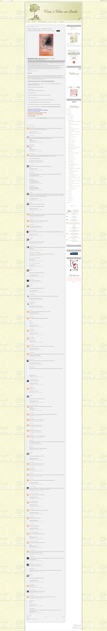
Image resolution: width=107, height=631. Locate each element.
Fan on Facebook (34, 97)
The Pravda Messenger (71, 188)
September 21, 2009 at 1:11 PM (35, 598)
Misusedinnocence (32, 379)
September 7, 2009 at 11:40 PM (35, 170)
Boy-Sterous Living (71, 144)
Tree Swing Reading (74, 236)
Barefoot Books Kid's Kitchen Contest (74, 147)
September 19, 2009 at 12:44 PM (36, 402)
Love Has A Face (70, 157)
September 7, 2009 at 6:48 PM (35, 142)
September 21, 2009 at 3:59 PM (35, 606)
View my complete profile (74, 29)
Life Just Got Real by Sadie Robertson (74, 234)
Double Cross (70, 151)
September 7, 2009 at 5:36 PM (35, 133)
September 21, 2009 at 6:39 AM (35, 498)
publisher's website (50, 58)
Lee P (30, 192)
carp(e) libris (74, 239)
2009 (68, 114)
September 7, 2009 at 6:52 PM (35, 162)
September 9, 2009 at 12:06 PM (35, 243)
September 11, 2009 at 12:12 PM (36, 292)
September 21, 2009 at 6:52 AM (35, 547)
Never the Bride (70, 173)
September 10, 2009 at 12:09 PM (36, 276)
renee (30, 310)
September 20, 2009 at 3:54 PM (35, 465)
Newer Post (28, 616)
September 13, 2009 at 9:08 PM (35, 342)
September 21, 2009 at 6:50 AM (35, 538)
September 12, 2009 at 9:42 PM (35, 334)
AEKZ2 (30, 473)
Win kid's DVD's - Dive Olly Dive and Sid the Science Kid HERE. (38, 110)
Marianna (30, 462)
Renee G (30, 478)
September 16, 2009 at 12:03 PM (36, 364)
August (70, 190)
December (70, 115)
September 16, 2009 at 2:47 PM (35, 376)
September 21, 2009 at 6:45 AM (35, 521)
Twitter (33, 95)
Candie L (30, 508)
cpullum (30, 164)
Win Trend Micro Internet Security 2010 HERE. (35, 113)
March (70, 197)
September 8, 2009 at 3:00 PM (35, 210)
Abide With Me (70, 161)
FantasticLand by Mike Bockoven (73, 220)
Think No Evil (70, 122)
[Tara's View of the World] (73, 95)
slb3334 (30, 279)
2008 (68, 202)
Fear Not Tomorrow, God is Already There (74, 121)
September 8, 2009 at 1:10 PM (35, 189)
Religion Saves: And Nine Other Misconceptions (73, 165)
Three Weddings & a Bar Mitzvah (73, 124)
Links (50, 21)
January (70, 200)
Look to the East (70, 160)
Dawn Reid (31, 595)
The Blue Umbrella (71, 139)
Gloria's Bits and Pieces (32, 493)
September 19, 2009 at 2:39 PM (35, 432)
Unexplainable (70, 149)
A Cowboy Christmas (71, 130)
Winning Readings (32, 230)
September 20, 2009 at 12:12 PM (36, 459)
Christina (30, 352)
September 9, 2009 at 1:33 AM (35, 235)
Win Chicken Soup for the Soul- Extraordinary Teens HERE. (37, 112)
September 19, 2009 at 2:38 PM (35, 421)
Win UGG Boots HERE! (31, 115)
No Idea (69, 138)
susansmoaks (31, 549)
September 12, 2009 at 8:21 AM (35, 314)
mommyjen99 (31, 486)
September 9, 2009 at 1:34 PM (35, 249)
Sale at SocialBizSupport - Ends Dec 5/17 (73, 231)
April (69, 196)
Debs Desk (30, 135)
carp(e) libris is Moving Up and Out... (74, 240)
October (70, 118)
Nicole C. (30, 344)
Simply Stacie (31, 245)
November (70, 117)
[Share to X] (44, 118)
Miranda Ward (31, 589)
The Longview (70, 127)
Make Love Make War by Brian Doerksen (74, 180)
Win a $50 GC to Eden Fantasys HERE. (34, 111)
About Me (34, 21)
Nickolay (30, 359)
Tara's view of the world (74, 230)
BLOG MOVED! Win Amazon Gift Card (74, 237)
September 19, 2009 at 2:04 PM (35, 410)
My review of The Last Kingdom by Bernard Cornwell (74, 224)
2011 (68, 111)
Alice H (30, 212)
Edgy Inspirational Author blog (74, 222)
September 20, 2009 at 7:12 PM (35, 484)
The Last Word (70, 135)
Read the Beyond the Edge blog (32, 70)
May (69, 194)
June (69, 193)
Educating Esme (70, 154)
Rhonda (30, 387)
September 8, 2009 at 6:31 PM (35, 222)
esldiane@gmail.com (32, 404)
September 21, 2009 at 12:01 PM (36, 566)
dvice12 (30, 584)
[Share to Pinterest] (46, 118)
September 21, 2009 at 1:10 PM (35, 592)
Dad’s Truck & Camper (74, 217)
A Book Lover (74, 227)
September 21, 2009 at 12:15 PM (36, 571)
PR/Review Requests (42, 21)
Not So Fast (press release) (72, 158)
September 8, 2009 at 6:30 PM (35, 216)
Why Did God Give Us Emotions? (73, 134)
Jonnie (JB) (31, 556)
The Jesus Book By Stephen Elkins (73, 152)
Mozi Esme (31, 126)
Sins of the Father (71, 181)
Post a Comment (29, 615)
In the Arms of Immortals (72, 148)
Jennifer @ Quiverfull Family (46, 30)
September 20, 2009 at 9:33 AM (35, 449)
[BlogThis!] (42, 118)
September (70, 120)
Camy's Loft (74, 213)
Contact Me (61, 21)
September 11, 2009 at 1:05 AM (35, 281)
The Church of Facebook (72, 141)
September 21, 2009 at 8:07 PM (35, 612)
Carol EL (30, 412)
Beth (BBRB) (31, 294)
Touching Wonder (71, 166)
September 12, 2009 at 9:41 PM (35, 326)
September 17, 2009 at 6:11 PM (35, 384)
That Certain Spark (71, 162)
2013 (68, 108)
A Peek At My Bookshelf (74, 233)
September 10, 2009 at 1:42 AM (35, 266)
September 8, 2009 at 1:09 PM (35, 176)
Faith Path (69, 125)
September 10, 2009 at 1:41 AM (35, 255)
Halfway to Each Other (71, 176)
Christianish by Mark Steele (72, 174)
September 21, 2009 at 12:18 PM (36, 581)
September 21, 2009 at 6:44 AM (35, 514)
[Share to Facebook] (45, 118)
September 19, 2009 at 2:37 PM (35, 415)
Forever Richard (70, 155)
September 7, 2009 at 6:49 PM (35, 151)
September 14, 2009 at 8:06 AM (35, 349)
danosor (30, 336)
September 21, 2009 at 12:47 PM (36, 587)
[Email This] (41, 118)
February (70, 199)
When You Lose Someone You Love (73, 128)
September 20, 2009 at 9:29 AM (35, 444)
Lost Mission (70, 184)
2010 (68, 113)
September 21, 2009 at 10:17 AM (36, 554)
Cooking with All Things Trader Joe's (74, 183)
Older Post (63, 616)
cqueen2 (30, 316)
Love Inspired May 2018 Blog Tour (74, 227)
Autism (55, 21)
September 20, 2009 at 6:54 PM (35, 476)
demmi (30, 563)
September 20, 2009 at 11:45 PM (36, 490)
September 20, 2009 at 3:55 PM (35, 470)
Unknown (30, 153)
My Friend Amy (73, 219)
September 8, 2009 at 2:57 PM (35, 200)
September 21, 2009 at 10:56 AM (36, 560)
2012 (68, 110)
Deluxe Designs (79, 624)
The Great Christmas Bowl (72, 137)
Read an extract (30, 69)
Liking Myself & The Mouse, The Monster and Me (73, 171)
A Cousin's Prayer (71, 142)
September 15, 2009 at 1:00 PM (35, 356)
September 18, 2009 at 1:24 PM (35, 392)
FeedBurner (76, 59)
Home (28, 21)
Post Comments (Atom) (34, 618)
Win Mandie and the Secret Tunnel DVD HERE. (35, 114)
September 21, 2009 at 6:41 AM (35, 506)
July (69, 191)
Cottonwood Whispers (71, 145)
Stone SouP (74, 216)
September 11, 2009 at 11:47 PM (36, 299)
